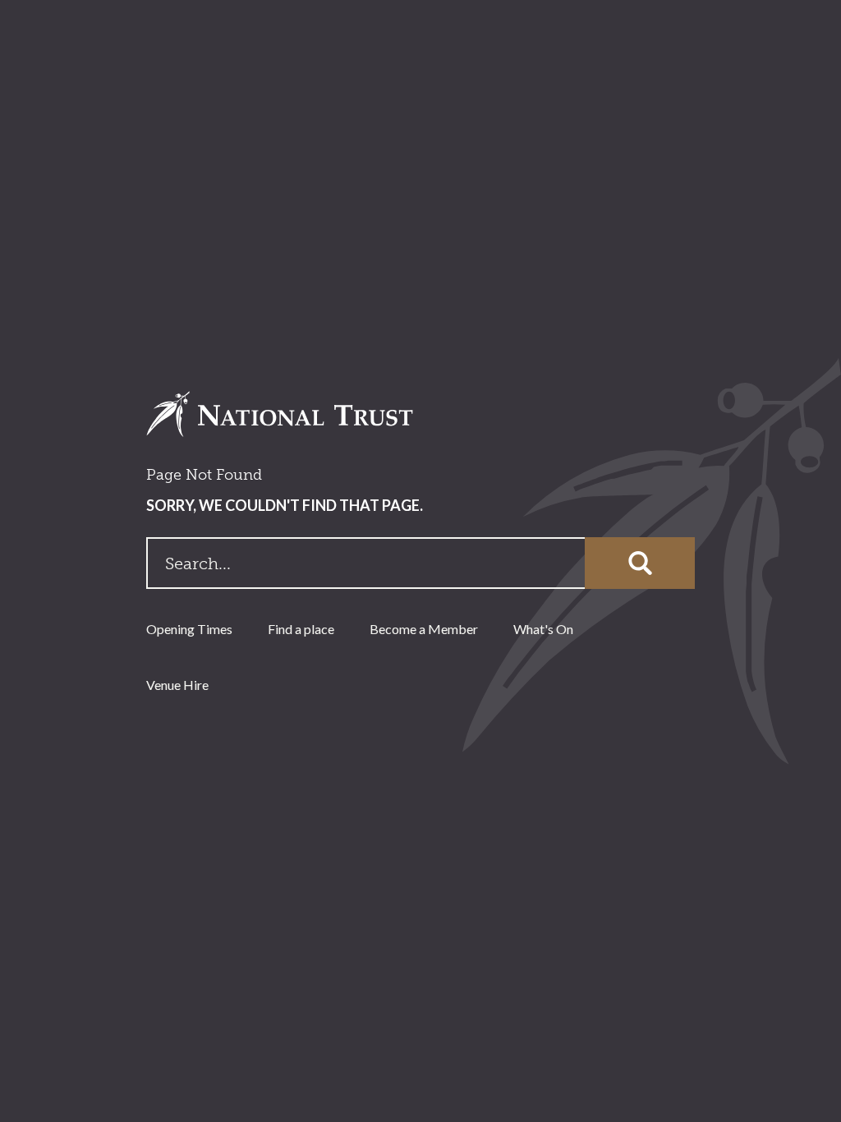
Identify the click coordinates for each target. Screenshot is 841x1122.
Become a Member (424, 629)
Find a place (301, 629)
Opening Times (189, 629)
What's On (543, 629)
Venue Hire (177, 684)
